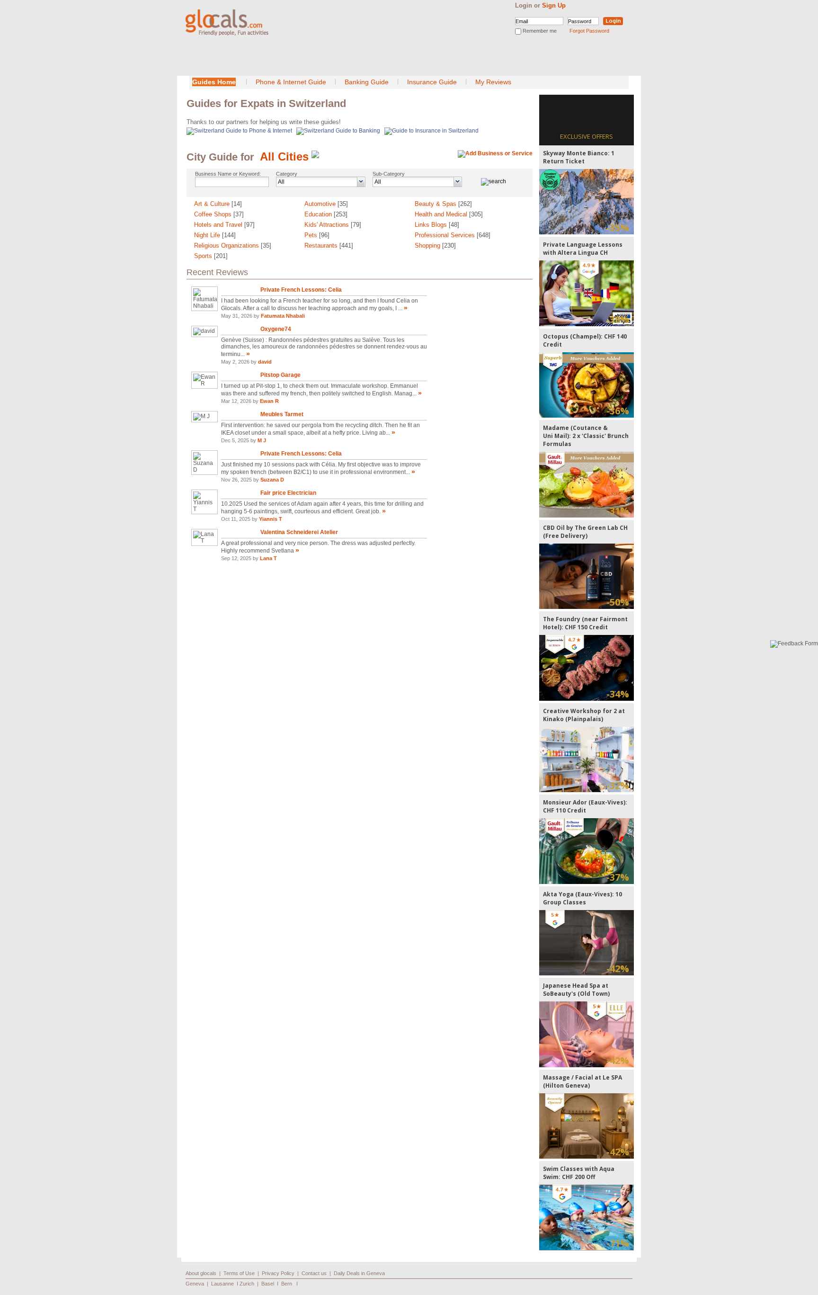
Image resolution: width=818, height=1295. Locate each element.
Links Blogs (437, 224)
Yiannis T (270, 519)
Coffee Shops (219, 214)
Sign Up (554, 5)
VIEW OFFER (587, 201)
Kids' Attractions (332, 224)
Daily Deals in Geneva (359, 1273)
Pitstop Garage (280, 375)
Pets (316, 235)
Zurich (247, 1283)
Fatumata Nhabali (283, 316)
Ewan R (269, 401)
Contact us (314, 1273)
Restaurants (328, 245)
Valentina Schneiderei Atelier (299, 532)
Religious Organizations (232, 245)
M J (262, 440)
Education (325, 214)
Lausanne (222, 1283)
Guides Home (214, 82)
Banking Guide (367, 82)
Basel (267, 1283)
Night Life (215, 235)
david (265, 362)
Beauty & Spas (443, 203)
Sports (211, 255)
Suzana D (272, 479)
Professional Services (452, 235)
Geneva (195, 1283)
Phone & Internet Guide (291, 82)
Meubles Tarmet (281, 414)
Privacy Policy (278, 1273)
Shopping (435, 245)
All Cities (284, 156)
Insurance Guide (432, 82)
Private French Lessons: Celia (301, 289)
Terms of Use (239, 1273)
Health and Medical (449, 214)
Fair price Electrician (288, 493)
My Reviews (493, 82)
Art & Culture (218, 203)
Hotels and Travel (224, 224)
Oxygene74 (275, 329)
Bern (286, 1283)
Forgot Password (589, 31)
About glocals (201, 1273)
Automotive (326, 203)
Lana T (268, 558)
